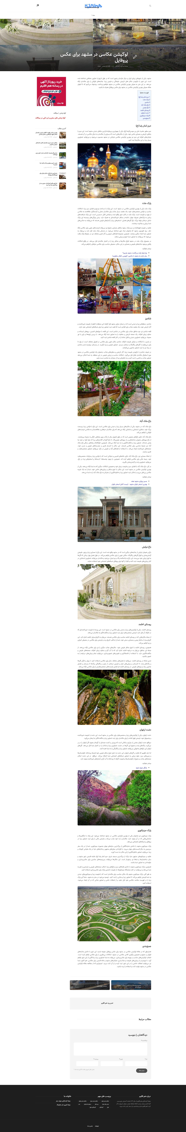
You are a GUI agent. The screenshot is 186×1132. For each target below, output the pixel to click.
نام (146, 1059)
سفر (79, 1104)
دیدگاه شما (144, 1041)
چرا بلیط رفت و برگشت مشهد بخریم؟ (135, 253)
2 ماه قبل (55, 157)
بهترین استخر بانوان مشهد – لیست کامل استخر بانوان (129, 484)
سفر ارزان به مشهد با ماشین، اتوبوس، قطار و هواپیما (129, 256)
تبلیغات (97, 1126)
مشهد (126, 49)
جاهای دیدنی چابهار (82, 1101)
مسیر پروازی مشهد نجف (139, 481)
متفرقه (105, 984)
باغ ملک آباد (145, 105)
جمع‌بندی (146, 118)
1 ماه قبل (55, 147)
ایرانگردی (122, 49)
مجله (94, 15)
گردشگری (101, 1107)
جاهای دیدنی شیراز (94, 1101)
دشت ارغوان (145, 113)
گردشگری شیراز (93, 1107)
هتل (108, 1107)
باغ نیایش (146, 107)
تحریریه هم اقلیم (124, 66)
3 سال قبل (117, 66)
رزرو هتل (96, 1104)
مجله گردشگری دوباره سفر (63, 1101)
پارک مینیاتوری (145, 115)
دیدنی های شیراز (105, 1104)
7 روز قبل (55, 137)
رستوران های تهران (87, 1104)
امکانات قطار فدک (102, 986)
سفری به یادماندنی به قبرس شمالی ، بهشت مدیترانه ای (129, 986)
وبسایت (96, 1059)
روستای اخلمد (145, 110)
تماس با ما (90, 1126)
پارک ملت (146, 99)
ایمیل (121, 1059)
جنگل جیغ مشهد (141, 767)
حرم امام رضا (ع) (144, 97)
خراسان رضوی (115, 49)
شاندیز (147, 102)
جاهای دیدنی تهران (105, 1101)
